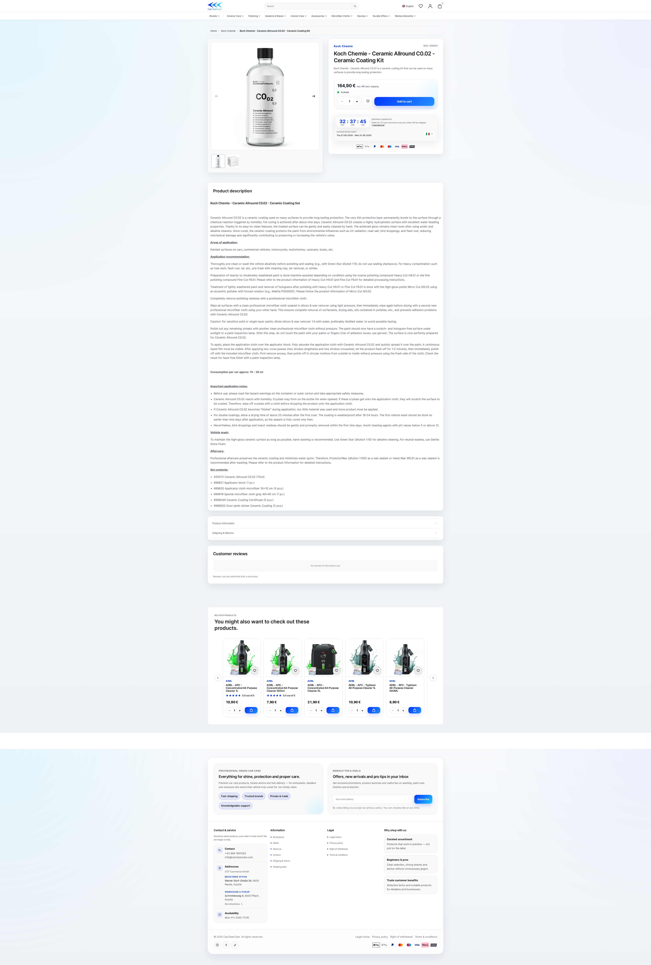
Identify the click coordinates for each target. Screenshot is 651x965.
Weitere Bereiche (404, 16)
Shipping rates (280, 866)
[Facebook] (226, 945)
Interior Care (297, 16)
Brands (213, 16)
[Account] (430, 6)
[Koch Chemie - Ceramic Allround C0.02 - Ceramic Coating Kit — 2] (233, 161)
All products (278, 837)
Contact (277, 855)
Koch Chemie (228, 30)
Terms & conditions (339, 855)
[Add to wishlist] (367, 101)
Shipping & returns (281, 860)
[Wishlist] (421, 6)
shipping (375, 86)
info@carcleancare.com (239, 857)
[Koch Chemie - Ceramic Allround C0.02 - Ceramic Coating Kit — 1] (218, 161)
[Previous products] (217, 677)
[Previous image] (217, 96)
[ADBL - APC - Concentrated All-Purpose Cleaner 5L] (323, 657)
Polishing (253, 16)
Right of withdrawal (339, 849)
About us (277, 849)
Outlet (276, 843)
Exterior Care (234, 16)
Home (213, 30)
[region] (265, 96)
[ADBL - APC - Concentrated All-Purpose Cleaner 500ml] (282, 657)
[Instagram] (217, 945)
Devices (361, 16)
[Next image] (313, 96)
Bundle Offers (380, 16)
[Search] (355, 6)
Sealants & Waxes (274, 16)
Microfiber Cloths (341, 16)
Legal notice (335, 837)
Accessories (317, 16)
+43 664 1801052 (235, 853)
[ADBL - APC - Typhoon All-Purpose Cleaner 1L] (364, 657)
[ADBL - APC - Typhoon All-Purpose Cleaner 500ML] (405, 657)
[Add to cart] (251, 710)
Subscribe (423, 799)
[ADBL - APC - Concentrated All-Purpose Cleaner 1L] (242, 657)
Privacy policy (336, 843)
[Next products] (433, 677)
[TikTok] (235, 945)
